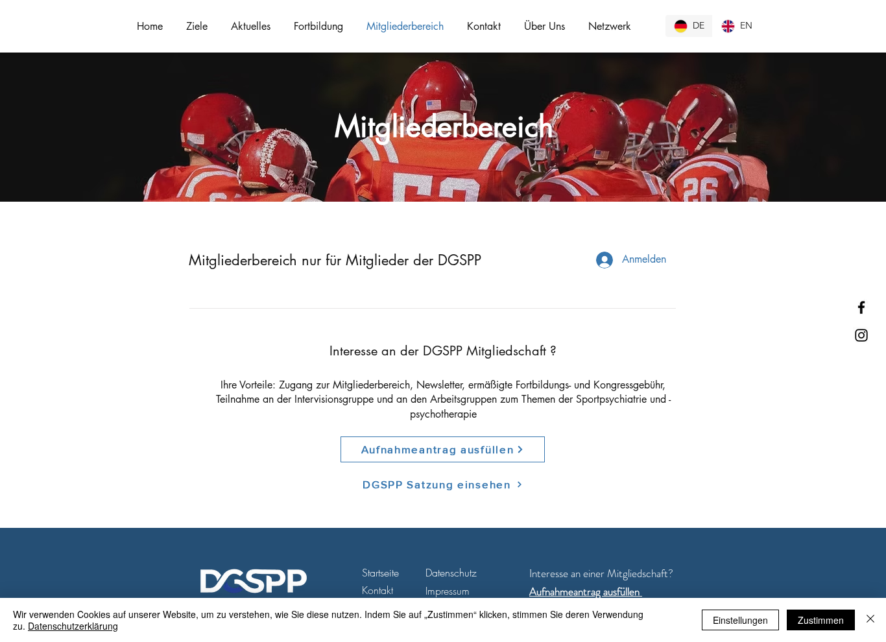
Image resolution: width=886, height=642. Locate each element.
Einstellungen (740, 619)
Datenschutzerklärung (73, 625)
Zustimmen (821, 619)
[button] (196, 26)
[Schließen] (870, 620)
